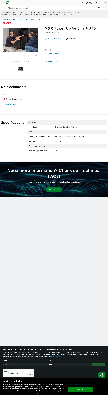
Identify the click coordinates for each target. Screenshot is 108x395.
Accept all (80, 389)
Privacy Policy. (55, 356)
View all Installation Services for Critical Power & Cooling (22, 19)
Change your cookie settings (80, 384)
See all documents (11, 104)
